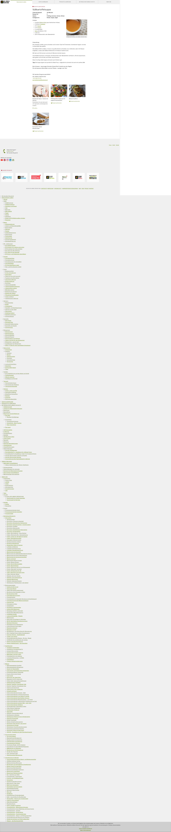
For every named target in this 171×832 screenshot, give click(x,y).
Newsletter (8, 506)
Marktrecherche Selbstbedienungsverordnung (19, 553)
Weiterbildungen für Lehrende (11, 469)
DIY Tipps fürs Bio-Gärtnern (12, 250)
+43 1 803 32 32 (37, 78)
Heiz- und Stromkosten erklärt (13, 267)
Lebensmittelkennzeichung (12, 286)
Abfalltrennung (9, 203)
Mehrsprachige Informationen (11, 474)
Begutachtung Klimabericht (14, 738)
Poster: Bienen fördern (13, 562)
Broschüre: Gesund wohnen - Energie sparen (19, 524)
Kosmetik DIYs (9, 322)
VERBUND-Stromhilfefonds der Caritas (17, 640)
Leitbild (7, 482)
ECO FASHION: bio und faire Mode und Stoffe (17, 373)
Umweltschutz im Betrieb (12, 757)
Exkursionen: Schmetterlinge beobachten (18, 670)
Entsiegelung (8, 306)
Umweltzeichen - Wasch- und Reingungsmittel (19, 815)
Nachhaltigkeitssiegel (12, 788)
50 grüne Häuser (11, 736)
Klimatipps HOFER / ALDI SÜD (15, 611)
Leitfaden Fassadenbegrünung (15, 550)
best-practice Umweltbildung (11, 472)
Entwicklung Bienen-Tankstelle (15, 672)
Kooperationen (9, 485)
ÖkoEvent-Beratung (12, 623)
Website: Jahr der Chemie (13, 576)
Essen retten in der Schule (14, 674)
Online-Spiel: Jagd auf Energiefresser (16, 681)
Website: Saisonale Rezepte (14, 581)
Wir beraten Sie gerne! (8, 196)
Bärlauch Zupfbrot (73, 98)
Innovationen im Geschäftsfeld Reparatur (18, 746)
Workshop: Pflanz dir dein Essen (15, 730)
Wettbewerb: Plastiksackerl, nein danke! (17, 582)
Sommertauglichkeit (10, 239)
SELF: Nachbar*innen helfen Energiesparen (18, 633)
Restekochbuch (11, 803)
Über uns (108, 1)
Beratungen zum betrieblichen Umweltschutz (19, 764)
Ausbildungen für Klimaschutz (13, 343)
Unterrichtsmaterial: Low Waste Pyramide (18, 696)
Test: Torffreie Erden (12, 753)
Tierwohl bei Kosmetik (11, 386)
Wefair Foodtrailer (11, 720)
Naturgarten (8, 311)
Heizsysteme (8, 234)
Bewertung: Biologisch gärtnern (15, 769)
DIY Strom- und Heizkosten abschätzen (15, 254)
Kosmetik (5, 319)
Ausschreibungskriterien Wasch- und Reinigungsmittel (21, 759)
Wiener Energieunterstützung (15, 641)
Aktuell (5, 199)
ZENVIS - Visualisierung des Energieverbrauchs (19, 732)
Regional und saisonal (11, 291)
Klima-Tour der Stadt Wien (14, 677)
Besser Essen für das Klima (14, 766)
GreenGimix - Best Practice (14, 423)
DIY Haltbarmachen (10, 245)
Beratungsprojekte (10, 585)
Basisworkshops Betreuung (14, 763)
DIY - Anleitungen (8, 244)
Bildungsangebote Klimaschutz (15, 667)
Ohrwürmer (10, 361)
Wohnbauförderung (10, 241)
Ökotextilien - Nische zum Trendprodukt (17, 798)
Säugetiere (8, 366)
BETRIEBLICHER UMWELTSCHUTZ (11, 405)
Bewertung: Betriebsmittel (14, 768)
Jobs (83, 188)
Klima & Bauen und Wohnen (12, 338)
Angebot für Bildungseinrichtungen (12, 408)
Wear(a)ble (10, 711)
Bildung (7, 663)
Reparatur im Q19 (11, 629)
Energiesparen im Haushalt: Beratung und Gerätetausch (22, 599)
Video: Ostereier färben (13, 574)
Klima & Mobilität (9, 335)
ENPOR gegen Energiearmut (14, 741)
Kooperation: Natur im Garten (15, 545)
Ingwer (39, 27)
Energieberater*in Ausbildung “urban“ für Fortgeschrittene (20, 453)
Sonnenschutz (9, 327)
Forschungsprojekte (10, 734)
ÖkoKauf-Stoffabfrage (13, 417)
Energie (5, 256)
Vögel (6, 369)
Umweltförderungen (8, 447)
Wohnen (5, 389)
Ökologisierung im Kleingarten (15, 624)
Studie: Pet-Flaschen (12, 751)
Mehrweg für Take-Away (13, 783)
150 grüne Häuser (11, 588)
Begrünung (6, 410)
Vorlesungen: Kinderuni (13, 710)
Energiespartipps (9, 258)
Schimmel (7, 397)
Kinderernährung (9, 281)
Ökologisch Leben (21, 2)
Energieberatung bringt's (13, 595)
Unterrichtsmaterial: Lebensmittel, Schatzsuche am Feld (22, 701)
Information (8, 518)
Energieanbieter (9, 263)
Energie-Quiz (10, 602)
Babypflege (8, 320)
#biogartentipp (9, 302)
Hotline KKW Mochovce (13, 609)
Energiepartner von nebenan (14, 656)
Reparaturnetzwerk (12, 628)
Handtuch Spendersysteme (14, 781)
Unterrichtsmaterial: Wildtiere (15, 704)
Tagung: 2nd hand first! (13, 687)
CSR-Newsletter (7, 430)
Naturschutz (6, 348)
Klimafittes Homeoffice (11, 394)
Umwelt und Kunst (12, 691)
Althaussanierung (9, 224)
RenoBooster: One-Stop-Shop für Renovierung (19, 631)
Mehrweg (7, 209)
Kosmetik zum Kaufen (11, 325)
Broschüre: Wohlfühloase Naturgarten (17, 529)
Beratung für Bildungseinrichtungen (13, 471)
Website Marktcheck (12, 579)
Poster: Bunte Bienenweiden (14, 564)
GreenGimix (8, 419)
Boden (7, 304)
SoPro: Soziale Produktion (14, 805)
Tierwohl (5, 381)
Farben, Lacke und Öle (11, 390)
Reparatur (8, 220)
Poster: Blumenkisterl (12, 565)
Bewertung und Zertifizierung (11, 413)
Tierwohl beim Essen (10, 383)
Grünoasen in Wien (12, 604)
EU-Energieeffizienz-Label (12, 265)
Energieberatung (9, 260)
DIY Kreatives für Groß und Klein (13, 249)
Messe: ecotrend (11, 559)
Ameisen (9, 353)
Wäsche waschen (9, 377)
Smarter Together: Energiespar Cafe (16, 684)
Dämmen (7, 229)
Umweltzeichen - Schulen (13, 810)
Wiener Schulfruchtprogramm (15, 722)
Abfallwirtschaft (7, 407)
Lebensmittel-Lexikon (11, 288)
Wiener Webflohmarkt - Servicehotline (17, 643)
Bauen (5, 222)
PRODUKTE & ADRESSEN (9, 403)
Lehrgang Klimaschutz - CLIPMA (15, 658)
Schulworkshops (7, 467)
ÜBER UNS (5, 477)
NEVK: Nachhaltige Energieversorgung (17, 621)
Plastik (7, 214)
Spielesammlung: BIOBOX (14, 682)
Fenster (7, 231)
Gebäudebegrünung (10, 232)
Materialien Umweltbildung (10, 463)
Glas (6, 208)
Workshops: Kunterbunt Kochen (15, 728)
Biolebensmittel (9, 271)
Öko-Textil (7, 427)
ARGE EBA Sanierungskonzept (15, 590)
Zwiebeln (42, 24)
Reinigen (7, 395)
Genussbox (10, 780)
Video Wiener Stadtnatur (13, 708)
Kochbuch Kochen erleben (14, 541)
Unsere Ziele (8, 480)
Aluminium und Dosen (11, 206)
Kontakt (91, 188)
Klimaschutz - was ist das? (12, 342)
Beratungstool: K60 (12, 593)
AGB (80, 188)
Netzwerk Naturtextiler (13, 790)
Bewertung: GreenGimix (13, 771)
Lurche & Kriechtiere (10, 364)
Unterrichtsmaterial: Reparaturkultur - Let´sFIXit (20, 699)
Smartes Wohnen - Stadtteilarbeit (16, 634)
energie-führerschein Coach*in (15, 652)
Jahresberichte (9, 487)
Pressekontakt (9, 513)
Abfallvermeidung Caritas (13, 761)
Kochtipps (7, 283)
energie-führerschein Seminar (13, 457)
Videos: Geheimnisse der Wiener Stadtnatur (17, 465)
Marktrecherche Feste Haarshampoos (17, 555)
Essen (5, 269)
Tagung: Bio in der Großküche (15, 689)
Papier (7, 213)
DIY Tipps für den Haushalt (12, 252)
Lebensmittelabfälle (10, 284)
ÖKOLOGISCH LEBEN (7, 197)
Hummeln (9, 358)
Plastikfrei (8, 216)
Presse (86, 188)
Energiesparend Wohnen (13, 743)
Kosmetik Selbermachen (11, 324)
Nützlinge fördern (9, 313)
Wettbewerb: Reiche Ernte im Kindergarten (18, 716)
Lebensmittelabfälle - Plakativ (15, 616)
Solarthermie (8, 238)
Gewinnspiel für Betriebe (13, 500)
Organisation (6, 478)
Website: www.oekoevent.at (14, 577)
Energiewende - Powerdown (14, 776)
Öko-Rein (7, 415)
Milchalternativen (9, 290)
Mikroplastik (8, 211)
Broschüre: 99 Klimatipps (13, 531)
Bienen (9, 354)
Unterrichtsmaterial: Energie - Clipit (16, 692)
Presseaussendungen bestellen (13, 512)
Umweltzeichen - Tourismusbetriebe (16, 814)
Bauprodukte (8, 227)
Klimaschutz (6, 330)
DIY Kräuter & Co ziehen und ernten (14, 247)
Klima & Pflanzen (9, 337)
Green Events (7, 438)
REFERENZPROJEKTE (9, 516)
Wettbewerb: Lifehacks (13, 715)
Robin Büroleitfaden (12, 802)
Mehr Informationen (85, 830)
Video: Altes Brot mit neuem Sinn (15, 572)
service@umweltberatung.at (40, 80)
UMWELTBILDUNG (7, 461)
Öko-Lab (9, 791)
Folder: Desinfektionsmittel (14, 538)
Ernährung (6, 431)
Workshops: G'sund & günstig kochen (17, 727)
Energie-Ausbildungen (11, 450)
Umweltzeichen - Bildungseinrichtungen (17, 807)
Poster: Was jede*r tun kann (14, 569)
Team (4, 493)
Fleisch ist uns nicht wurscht (12, 276)
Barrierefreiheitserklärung (70, 188)
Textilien (5, 372)
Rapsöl (39, 26)
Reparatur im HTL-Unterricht (14, 679)
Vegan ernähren (9, 296)
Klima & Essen (9, 331)
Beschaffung (6, 412)
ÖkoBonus (9, 793)
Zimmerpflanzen (9, 316)
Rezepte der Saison (39, 6)
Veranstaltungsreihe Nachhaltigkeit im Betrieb (17, 459)
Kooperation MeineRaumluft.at (15, 612)
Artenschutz (8, 349)
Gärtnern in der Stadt (10, 309)
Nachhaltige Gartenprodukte (14, 786)
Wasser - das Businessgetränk (15, 821)
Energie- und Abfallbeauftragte (15, 778)
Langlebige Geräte (12, 614)
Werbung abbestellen (11, 399)
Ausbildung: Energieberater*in (15, 649)
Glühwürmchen (11, 356)
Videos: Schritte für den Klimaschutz (15, 340)
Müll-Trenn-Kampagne (13, 785)
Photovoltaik (8, 236)
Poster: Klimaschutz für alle (14, 570)
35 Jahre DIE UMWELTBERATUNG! (14, 496)
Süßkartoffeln (42, 22)
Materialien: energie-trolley (14, 654)
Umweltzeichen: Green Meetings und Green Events (20, 809)
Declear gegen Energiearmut (14, 739)
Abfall (4, 201)
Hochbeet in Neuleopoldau (14, 607)
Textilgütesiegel (9, 375)
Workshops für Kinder (13, 725)
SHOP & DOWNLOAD (7, 401)
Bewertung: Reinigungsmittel (14, 773)
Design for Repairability (13, 669)
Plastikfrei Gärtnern (10, 314)
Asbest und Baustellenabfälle (13, 226)
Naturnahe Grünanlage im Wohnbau (16, 619)
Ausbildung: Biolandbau (13, 647)
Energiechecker (11, 597)
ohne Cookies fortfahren (85, 828)
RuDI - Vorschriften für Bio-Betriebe (16, 797)
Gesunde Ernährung (10, 279)
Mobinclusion (10, 617)
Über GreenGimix (11, 424)
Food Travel (10, 675)
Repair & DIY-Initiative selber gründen (15, 218)
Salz (36, 31)
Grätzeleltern (10, 659)
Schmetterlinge (11, 360)
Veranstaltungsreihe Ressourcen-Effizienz (18, 817)
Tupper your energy (12, 636)
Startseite (44, 188)
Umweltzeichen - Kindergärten (15, 812)
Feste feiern (8, 274)
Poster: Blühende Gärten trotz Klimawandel (18, 567)
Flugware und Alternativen (12, 278)
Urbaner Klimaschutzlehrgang (15, 661)
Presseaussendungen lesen (12, 510)
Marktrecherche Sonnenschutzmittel (17, 557)
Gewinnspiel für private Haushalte (16, 498)
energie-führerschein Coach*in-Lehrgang (16, 455)
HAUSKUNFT (10, 605)
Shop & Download (43, 1)
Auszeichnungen (9, 488)
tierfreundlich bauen (10, 367)
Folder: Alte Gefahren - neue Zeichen (16, 533)
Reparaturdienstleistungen (10, 443)
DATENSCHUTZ (57, 188)
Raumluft (5, 440)
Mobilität (5, 435)
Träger (7, 483)
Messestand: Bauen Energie (14, 560)
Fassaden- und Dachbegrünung (13, 308)
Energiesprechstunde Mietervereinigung (17, 600)
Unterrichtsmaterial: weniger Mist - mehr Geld (19, 703)
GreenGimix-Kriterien (12, 421)
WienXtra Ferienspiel (12, 718)
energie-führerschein (12, 651)
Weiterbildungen (7, 448)
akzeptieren (85, 827)
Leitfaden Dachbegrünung (14, 548)
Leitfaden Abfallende (12, 547)
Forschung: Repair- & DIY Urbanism (16, 745)
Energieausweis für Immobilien (13, 261)
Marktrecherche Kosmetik (14, 552)
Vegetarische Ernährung (11, 298)
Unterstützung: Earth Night (14, 626)
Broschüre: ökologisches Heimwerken (17, 523)
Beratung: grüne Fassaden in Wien (16, 592)
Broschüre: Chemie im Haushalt (15, 521)
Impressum (50, 188)
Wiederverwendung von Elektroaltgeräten (18, 819)
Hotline (7, 504)
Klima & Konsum (9, 333)
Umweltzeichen (7, 445)
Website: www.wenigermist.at (15, 713)
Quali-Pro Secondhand (13, 800)
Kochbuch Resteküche (13, 543)
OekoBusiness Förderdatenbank (15, 795)
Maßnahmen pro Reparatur (14, 748)
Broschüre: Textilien (12, 526)
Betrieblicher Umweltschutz (87, 1)
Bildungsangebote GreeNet (14, 665)
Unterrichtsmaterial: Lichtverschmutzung (18, 694)
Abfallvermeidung (9, 204)
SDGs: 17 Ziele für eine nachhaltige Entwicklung (17, 345)
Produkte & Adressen (65, 1)
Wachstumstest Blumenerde (14, 755)
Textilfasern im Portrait (11, 378)
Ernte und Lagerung (10, 272)
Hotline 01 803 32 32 (12, 587)
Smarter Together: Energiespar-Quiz (16, 686)
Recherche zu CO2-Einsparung (15, 750)
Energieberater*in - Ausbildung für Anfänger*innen (18, 452)
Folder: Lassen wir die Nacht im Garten (17, 536)
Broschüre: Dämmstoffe (13, 528)
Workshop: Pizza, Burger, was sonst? (16, 723)
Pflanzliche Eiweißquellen (12, 295)
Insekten (7, 351)
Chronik (5, 494)
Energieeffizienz (7, 433)
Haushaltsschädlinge (10, 392)
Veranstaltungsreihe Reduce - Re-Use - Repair (19, 638)
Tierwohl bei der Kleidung (12, 384)
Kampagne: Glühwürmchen (14, 540)
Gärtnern (5, 301)
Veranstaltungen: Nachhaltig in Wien (16, 706)
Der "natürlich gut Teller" (13, 774)
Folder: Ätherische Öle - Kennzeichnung (17, 535)
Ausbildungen (8, 646)
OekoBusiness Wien (8, 436)
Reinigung (6, 442)
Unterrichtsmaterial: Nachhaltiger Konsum (18, 698)
